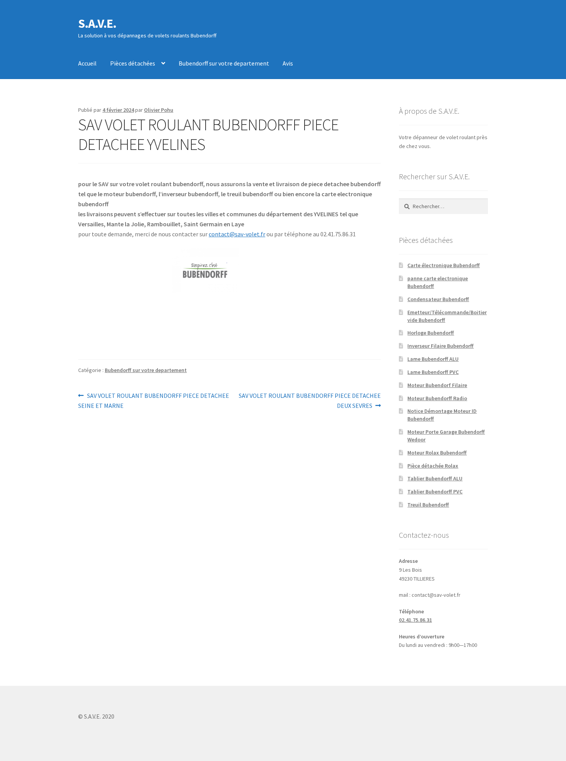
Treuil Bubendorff (428, 504)
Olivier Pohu (158, 109)
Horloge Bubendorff (430, 332)
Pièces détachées (132, 63)
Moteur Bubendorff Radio (437, 398)
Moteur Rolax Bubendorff (437, 452)
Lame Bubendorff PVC (433, 372)
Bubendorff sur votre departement (224, 63)
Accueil (87, 63)
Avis (288, 63)
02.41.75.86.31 (415, 619)
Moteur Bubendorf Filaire (437, 385)
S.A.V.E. (97, 23)
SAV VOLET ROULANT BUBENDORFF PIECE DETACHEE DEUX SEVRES (309, 400)
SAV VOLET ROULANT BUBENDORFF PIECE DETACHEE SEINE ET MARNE (153, 400)
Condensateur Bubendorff (438, 299)
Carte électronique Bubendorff (443, 265)
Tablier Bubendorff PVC (434, 491)
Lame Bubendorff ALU (433, 358)
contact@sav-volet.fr (237, 234)
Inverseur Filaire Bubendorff (440, 345)
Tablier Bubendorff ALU (434, 478)
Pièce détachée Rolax (432, 465)
